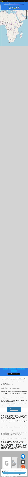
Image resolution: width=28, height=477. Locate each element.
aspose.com (14, 8)
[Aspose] (5, 1)
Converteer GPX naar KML (13, 368)
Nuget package (11, 373)
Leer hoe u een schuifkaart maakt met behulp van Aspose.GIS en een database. (14, 3)
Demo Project (17, 373)
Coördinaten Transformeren (21, 368)
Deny (19, 474)
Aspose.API (14, 445)
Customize (8, 474)
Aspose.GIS (24, 444)
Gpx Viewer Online (5, 368)
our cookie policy (5, 471)
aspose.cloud (18, 8)
